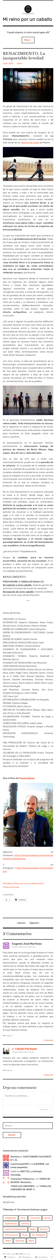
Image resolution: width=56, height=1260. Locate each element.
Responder (48, 1040)
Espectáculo (11, 1223)
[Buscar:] (28, 1125)
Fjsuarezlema (27, 778)
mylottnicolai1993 (19, 1164)
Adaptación (10, 1218)
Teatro (19, 63)
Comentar (44, 1109)
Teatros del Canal (30, 142)
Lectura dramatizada (15, 1229)
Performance (11, 1235)
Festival (25, 1223)
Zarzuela (19, 1240)
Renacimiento (38, 883)
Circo (23, 1218)
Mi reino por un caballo (27, 19)
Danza (47, 1218)
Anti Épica (8, 883)
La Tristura (25, 883)
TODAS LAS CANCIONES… (23, 1186)
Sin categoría (38, 1235)
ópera (31, 1240)
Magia (33, 1229)
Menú (27, 40)
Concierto (35, 1218)
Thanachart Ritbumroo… (23, 1179)
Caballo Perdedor (26, 1048)
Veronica (14, 1156)
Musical (43, 1229)
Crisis (17, 883)
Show (25, 1235)
